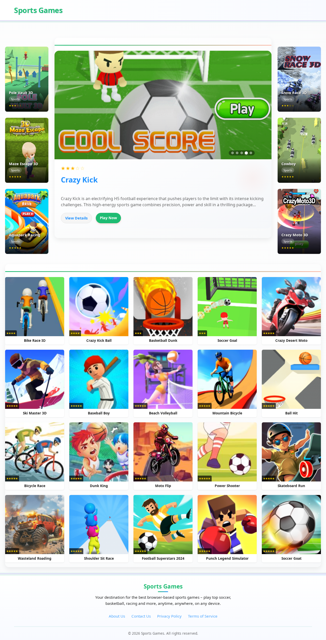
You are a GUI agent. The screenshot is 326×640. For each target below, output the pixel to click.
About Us (117, 616)
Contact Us (141, 616)
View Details (76, 218)
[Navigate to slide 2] (237, 153)
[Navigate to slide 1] (232, 153)
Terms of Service (203, 616)
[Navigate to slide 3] (241, 153)
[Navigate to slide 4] (246, 152)
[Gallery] (163, 105)
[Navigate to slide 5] (251, 153)
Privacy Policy (169, 616)
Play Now (108, 217)
